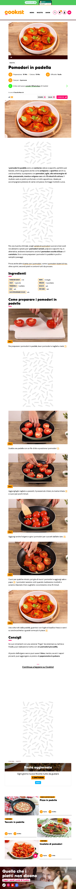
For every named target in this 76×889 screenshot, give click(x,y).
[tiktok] (4, 885)
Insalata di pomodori (51, 844)
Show (48, 12)
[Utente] (64, 12)
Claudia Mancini (19, 92)
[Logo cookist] (14, 12)
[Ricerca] (55, 12)
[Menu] (69, 12)
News (32, 12)
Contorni (11, 761)
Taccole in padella (14, 822)
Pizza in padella (48, 800)
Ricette (40, 12)
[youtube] (12, 885)
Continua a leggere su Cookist (38, 667)
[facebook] (16, 885)
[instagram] (8, 885)
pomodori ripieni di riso (57, 263)
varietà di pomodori (42, 246)
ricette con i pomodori (32, 263)
